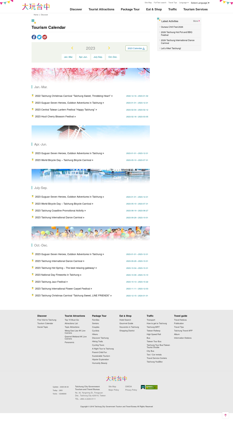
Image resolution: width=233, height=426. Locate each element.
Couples (95, 327)
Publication (179, 323)
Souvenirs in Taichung (129, 327)
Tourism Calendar (45, 323)
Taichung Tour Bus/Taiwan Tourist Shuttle (158, 346)
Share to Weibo (44, 37)
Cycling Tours (98, 345)
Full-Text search (160, 2)
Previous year (72, 48)
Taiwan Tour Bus (154, 341)
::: (142, 2)
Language (183, 2)
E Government (143, 387)
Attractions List (71, 323)
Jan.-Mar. (68, 56)
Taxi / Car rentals (154, 354)
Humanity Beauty (99, 363)
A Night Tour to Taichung (103, 349)
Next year (109, 48)
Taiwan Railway (153, 330)
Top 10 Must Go (72, 320)
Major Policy (114, 389)
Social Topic (42, 327)
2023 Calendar (135, 48)
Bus (148, 338)
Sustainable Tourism (101, 356)
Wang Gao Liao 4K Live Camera (75, 331)
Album (177, 334)
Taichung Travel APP (183, 330)
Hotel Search (125, 320)
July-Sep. (98, 56)
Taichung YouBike (154, 362)
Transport (151, 320)
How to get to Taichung (157, 323)
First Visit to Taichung (46, 320)
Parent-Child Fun (99, 352)
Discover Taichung (100, 338)
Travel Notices (180, 320)
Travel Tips (172, 2)
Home (36, 14)
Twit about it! (39, 37)
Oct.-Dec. (112, 56)
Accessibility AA (152, 387)
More (195, 20)
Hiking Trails (97, 341)
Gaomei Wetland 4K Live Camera (76, 337)
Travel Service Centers (157, 358)
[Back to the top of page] (225, 415)
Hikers (95, 334)
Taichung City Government (116, 378)
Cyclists (95, 330)
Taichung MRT (153, 327)
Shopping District (126, 330)
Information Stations (183, 338)
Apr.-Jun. (83, 56)
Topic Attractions (72, 327)
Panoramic (69, 342)
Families (95, 320)
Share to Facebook (34, 37)
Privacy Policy (131, 389)
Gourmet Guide (126, 323)
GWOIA (128, 386)
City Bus (150, 351)
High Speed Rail (154, 334)
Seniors (95, 323)
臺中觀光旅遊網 (36, 6)
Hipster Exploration (100, 359)
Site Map (148, 2)
